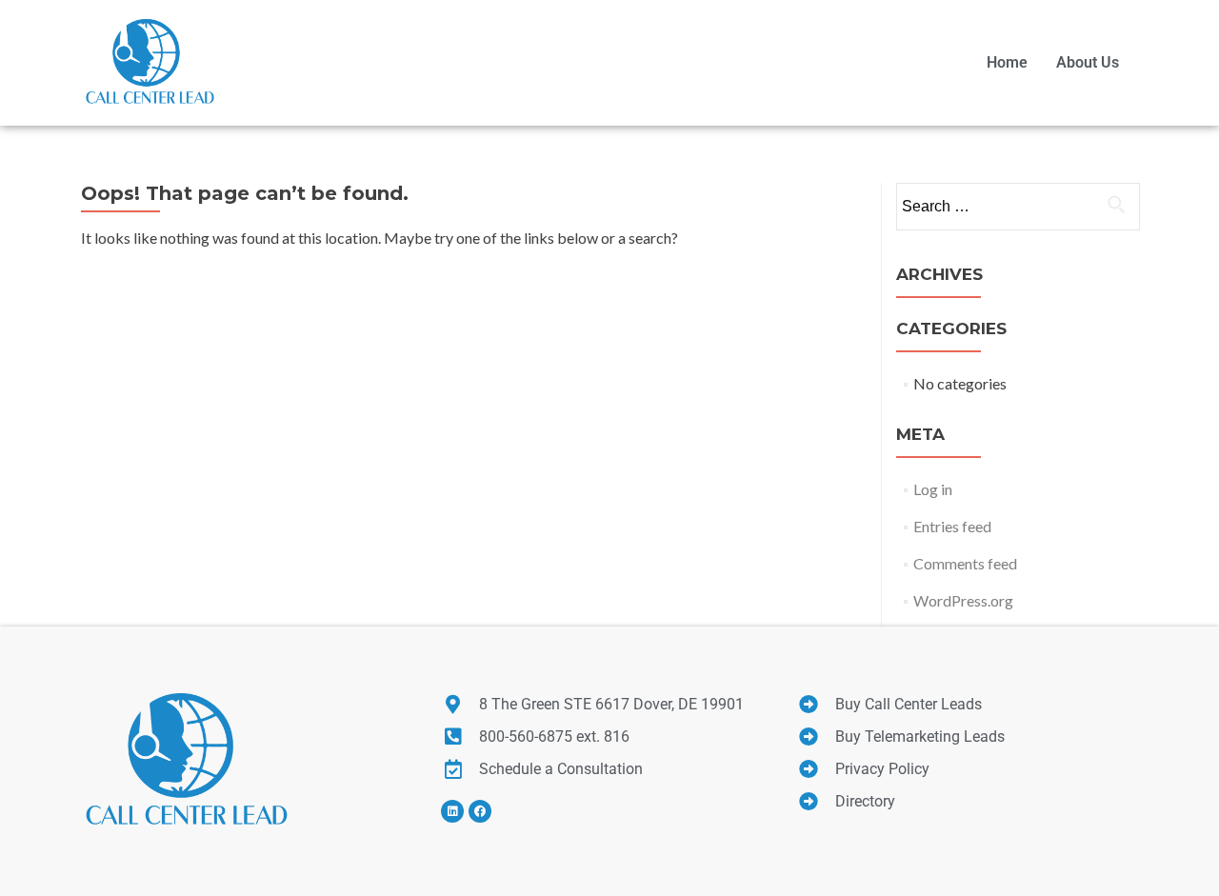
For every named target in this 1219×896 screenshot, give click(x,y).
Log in (932, 489)
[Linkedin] (452, 811)
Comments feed (965, 563)
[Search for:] (1017, 206)
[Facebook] (480, 811)
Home (1007, 62)
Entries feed (952, 526)
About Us (1087, 62)
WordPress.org (963, 600)
